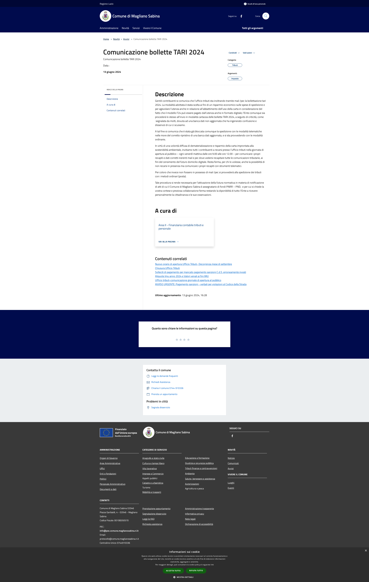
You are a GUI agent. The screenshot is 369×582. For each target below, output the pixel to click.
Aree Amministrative (110, 463)
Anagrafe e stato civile (153, 458)
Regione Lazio (106, 3)
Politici (103, 479)
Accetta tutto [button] (173, 570)
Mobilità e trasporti (151, 492)
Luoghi (231, 482)
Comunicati (233, 463)
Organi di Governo (108, 458)
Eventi (231, 488)
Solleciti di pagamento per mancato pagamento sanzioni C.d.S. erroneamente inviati (200, 272)
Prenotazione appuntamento (156, 508)
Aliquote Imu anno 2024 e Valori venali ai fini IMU (182, 276)
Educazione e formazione (197, 458)
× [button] (366, 551)
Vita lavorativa (149, 468)
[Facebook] (240, 16)
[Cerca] (265, 16)
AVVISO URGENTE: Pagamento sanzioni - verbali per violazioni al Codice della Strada (200, 284)
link (212, 564)
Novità (116, 39)
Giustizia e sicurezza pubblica (199, 463)
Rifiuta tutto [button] (196, 570)
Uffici (102, 468)
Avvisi (126, 39)
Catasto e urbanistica (152, 483)
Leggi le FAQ (148, 519)
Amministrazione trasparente (199, 508)
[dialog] (184, 565)
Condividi (233, 52)
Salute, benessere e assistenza (200, 478)
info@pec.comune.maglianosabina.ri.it (119, 530)
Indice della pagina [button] (115, 89)
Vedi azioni (247, 52)
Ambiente (190, 473)
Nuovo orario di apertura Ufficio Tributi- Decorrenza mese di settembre (193, 264)
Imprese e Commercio (152, 473)
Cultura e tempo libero (153, 463)
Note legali (190, 519)
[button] (184, 577)
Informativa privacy (194, 513)
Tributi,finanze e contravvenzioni (201, 468)
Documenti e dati (108, 489)
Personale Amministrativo (112, 484)
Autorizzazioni (192, 484)
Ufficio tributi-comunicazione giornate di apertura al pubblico (188, 280)
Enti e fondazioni (108, 473)
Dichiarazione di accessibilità (199, 524)
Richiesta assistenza (152, 524)
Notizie (231, 458)
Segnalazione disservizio (154, 513)
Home (106, 39)
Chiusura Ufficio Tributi (167, 268)
